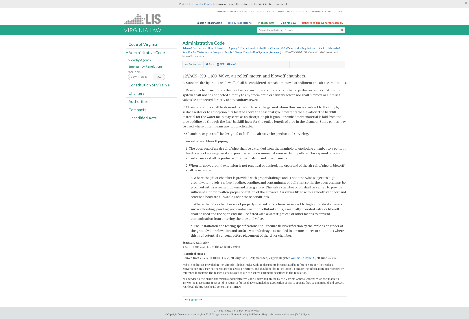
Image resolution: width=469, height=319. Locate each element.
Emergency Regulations (145, 66)
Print (211, 64)
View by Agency (139, 60)
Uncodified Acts (142, 118)
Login (340, 11)
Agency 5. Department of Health (248, 48)
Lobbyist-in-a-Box (234, 310)
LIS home (303, 11)
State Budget (266, 22)
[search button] (342, 30)
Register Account (322, 11)
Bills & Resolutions (240, 22)
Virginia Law (288, 22)
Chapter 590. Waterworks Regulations (292, 48)
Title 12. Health (216, 48)
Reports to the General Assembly (322, 22)
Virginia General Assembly (232, 11)
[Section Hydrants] (199, 64)
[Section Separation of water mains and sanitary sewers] (186, 64)
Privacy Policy (286, 11)
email (233, 64)
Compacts (137, 109)
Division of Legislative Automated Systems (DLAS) (277, 314)
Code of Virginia (142, 44)
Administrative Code (146, 52)
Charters (136, 93)
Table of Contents (193, 48)
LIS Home (218, 310)
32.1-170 (205, 246)
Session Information (209, 22)
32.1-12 (189, 246)
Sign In (306, 314)
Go (159, 77)
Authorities (138, 101)
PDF (221, 64)
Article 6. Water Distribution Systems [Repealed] (252, 52)
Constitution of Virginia (149, 84)
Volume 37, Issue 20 (303, 258)
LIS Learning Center (200, 3)
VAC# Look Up (135, 72)
